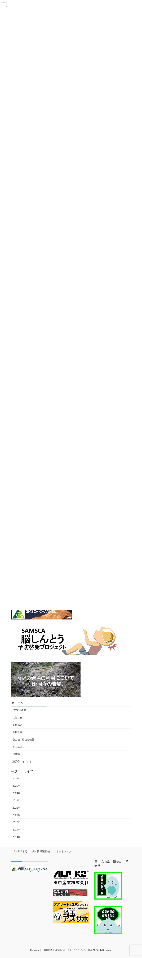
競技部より (18, 754)
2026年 (16, 778)
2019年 (16, 829)
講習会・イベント (22, 761)
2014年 (16, 837)
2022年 (16, 807)
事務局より (18, 725)
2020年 (16, 822)
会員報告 (17, 732)
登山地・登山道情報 (23, 739)
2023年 (16, 800)
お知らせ (17, 717)
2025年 (16, 785)
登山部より (18, 746)
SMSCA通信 (19, 710)
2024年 (16, 793)
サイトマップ (64, 851)
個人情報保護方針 (42, 851)
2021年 (16, 815)
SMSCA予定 (20, 851)
